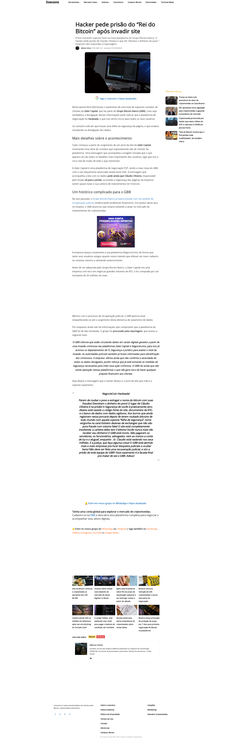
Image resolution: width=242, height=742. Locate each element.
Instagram (86, 532)
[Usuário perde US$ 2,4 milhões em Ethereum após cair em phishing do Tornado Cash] (82, 610)
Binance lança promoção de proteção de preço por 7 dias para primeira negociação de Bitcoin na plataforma (149, 624)
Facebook (152, 528)
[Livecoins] (52, 3)
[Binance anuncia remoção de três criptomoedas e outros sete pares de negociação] (149, 581)
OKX (92, 515)
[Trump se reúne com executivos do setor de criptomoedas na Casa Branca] (171, 100)
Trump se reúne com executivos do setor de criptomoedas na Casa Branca (192, 100)
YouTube (97, 532)
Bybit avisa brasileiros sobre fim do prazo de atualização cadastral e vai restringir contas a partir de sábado (126, 594)
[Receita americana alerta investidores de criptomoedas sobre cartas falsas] (126, 610)
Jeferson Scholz (86, 48)
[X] (69, 714)
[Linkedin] (91, 658)
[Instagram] (60, 714)
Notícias (100, 636)
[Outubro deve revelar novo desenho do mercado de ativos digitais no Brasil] (104, 581)
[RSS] (65, 714)
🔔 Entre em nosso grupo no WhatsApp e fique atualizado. (116, 503)
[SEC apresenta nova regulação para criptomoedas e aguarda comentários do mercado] (171, 111)
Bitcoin (92, 636)
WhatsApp (107, 528)
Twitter (76, 532)
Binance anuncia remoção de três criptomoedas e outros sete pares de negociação (148, 594)
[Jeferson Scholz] (78, 48)
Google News (111, 532)
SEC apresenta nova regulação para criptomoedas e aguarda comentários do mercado (192, 110)
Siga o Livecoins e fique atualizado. (118, 98)
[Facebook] (55, 714)
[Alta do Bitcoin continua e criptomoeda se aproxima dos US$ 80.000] (82, 581)
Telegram (122, 528)
